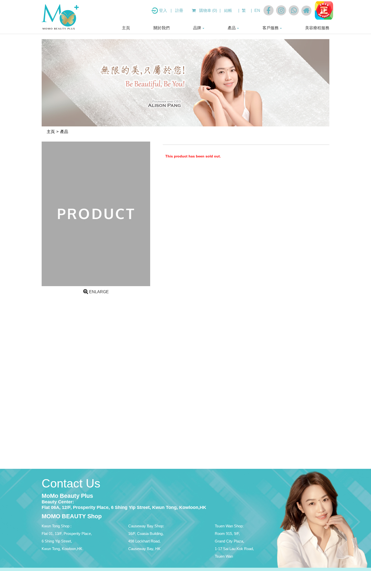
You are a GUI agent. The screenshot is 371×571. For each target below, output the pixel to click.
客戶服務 (270, 28)
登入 (163, 10)
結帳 (228, 10)
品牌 (197, 28)
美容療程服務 (317, 28)
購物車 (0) (207, 10)
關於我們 (161, 28)
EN (257, 10)
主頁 (126, 28)
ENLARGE (98, 292)
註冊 (179, 10)
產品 (232, 28)
